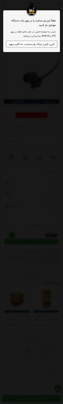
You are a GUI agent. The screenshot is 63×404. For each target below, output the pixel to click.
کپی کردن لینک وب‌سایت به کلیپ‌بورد (31, 44)
